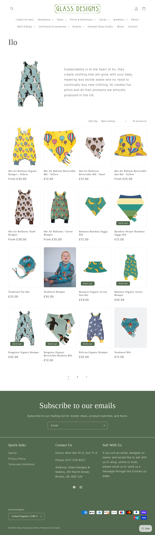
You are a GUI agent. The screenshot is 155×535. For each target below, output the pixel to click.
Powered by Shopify (50, 528)
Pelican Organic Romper (93, 352)
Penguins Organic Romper (23, 352)
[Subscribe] (103, 426)
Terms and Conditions (21, 464)
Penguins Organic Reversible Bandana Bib (58, 354)
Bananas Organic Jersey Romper (128, 293)
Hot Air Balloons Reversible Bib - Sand (92, 173)
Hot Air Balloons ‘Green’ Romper (58, 233)
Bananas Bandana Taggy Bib (93, 233)
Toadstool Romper (54, 291)
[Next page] (86, 377)
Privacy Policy (17, 458)
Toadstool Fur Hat (19, 291)
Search (12, 453)
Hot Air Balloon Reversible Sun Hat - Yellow (130, 173)
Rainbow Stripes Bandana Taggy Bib (129, 233)
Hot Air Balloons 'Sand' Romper (22, 233)
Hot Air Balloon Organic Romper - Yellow (22, 173)
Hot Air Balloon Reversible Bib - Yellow (60, 173)
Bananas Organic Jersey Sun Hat (93, 293)
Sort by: (93, 121)
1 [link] (68, 376)
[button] (12, 8)
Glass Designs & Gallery (28, 528)
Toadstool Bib (122, 352)
